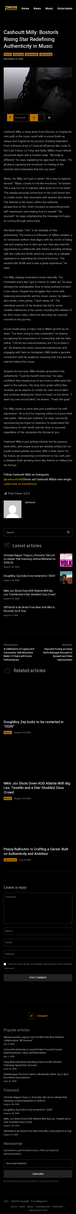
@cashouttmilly (13, 479)
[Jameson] (12, 509)
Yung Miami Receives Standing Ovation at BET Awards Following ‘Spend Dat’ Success (33, 1063)
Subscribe (38, 1174)
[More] (49, 117)
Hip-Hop (18, 54)
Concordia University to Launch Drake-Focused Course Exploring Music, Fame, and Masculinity (33, 1051)
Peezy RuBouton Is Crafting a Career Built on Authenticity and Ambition (36, 851)
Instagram (42, 1016)
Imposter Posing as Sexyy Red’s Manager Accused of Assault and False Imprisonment (57, 654)
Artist (8, 54)
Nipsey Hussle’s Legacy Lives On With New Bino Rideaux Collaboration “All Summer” (34, 1038)
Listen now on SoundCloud (20, 484)
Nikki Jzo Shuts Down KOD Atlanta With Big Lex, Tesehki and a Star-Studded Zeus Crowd (29, 592)
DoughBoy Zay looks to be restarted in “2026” (30, 576)
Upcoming (45, 54)
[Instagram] (31, 1016)
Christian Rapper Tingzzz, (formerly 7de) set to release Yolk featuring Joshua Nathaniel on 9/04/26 (30, 558)
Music (8, 732)
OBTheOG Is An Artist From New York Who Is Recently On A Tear (29, 609)
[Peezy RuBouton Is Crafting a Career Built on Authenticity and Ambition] (38, 825)
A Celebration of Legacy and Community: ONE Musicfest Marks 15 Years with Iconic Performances (19, 654)
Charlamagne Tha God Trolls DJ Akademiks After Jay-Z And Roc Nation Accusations (36, 1075)
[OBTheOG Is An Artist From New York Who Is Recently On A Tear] (66, 610)
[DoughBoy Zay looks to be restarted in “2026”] (66, 577)
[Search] (68, 532)
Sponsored (31, 54)
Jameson (30, 502)
